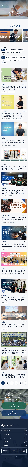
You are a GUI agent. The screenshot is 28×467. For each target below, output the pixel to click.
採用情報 (6, 445)
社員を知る (20, 49)
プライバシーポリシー (14, 456)
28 (21, 383)
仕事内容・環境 (5, 52)
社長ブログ (18, 52)
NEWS (7, 49)
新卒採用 (8, 57)
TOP (2, 5)
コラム (12, 52)
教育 (15, 60)
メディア (6, 5)
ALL (3, 49)
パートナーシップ (8, 438)
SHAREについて (8, 430)
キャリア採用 (15, 57)
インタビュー (5, 60)
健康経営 (4, 62)
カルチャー (22, 57)
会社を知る (13, 49)
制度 (11, 60)
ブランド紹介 (7, 434)
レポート (20, 60)
